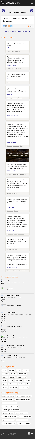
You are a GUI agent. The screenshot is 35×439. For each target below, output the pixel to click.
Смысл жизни (22, 377)
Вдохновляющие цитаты (10, 406)
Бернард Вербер (12, 142)
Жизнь (4, 370)
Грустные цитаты (24, 31)
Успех (11, 380)
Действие (27, 380)
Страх (12, 51)
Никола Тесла (12, 355)
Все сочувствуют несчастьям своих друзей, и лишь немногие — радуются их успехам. (17, 166)
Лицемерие (15, 174)
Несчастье (12, 31)
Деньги (5, 387)
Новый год (22, 374)
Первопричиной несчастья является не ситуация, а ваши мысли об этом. (16, 241)
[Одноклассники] (9, 26)
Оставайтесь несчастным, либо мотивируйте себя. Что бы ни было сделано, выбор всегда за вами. (17, 202)
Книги (19, 68)
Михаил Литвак (12, 336)
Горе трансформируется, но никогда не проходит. (16, 75)
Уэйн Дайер (10, 190)
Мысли (9, 249)
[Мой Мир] (11, 26)
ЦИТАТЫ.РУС (7, 433)
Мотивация (12, 384)
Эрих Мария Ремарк (12, 115)
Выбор (16, 211)
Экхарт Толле (11, 246)
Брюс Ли (9, 94)
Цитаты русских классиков (11, 410)
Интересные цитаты (9, 423)
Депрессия (10, 234)
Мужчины (19, 380)
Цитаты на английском (10, 416)
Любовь (11, 370)
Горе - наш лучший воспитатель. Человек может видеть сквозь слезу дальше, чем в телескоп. (17, 90)
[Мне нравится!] (29, 26)
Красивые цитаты (8, 413)
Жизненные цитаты (8, 396)
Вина (15, 234)
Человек (9, 271)
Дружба (5, 377)
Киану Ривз (10, 79)
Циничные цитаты (8, 420)
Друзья (9, 174)
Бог (28, 384)
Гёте (8, 47)
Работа (21, 384)
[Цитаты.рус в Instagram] (29, 433)
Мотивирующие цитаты (22, 399)
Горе (5, 31)
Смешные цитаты (22, 420)
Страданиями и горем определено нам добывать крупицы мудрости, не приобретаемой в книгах (15, 59)
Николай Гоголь (11, 65)
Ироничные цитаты (24, 423)
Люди (21, 146)
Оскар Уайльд (11, 171)
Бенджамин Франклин (14, 326)
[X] (6, 26)
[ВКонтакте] (4, 26)
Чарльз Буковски (13, 295)
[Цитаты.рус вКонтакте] (32, 433)
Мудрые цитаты (7, 399)
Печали (20, 98)
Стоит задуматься (25, 416)
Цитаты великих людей (24, 396)
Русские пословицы (17, 12)
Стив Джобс (11, 312)
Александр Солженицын (15, 345)
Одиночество (24, 387)
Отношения (13, 387)
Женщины (5, 374)
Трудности (14, 98)
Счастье (17, 51)
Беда (15, 193)
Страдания (10, 68)
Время (4, 384)
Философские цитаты (9, 403)
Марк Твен (10, 288)
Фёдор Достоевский (12, 267)
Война (4, 380)
